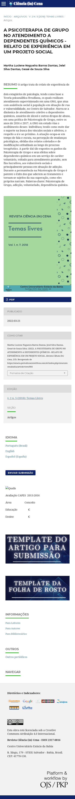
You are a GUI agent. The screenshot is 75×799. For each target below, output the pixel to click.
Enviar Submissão (20, 472)
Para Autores (12, 628)
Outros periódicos (16, 657)
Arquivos (20, 16)
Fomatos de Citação (21, 373)
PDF (12, 299)
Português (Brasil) (16, 445)
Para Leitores (12, 623)
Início (7, 16)
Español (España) (16, 456)
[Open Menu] (3, 3)
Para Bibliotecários (16, 633)
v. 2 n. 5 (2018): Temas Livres (46, 16)
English (9, 451)
